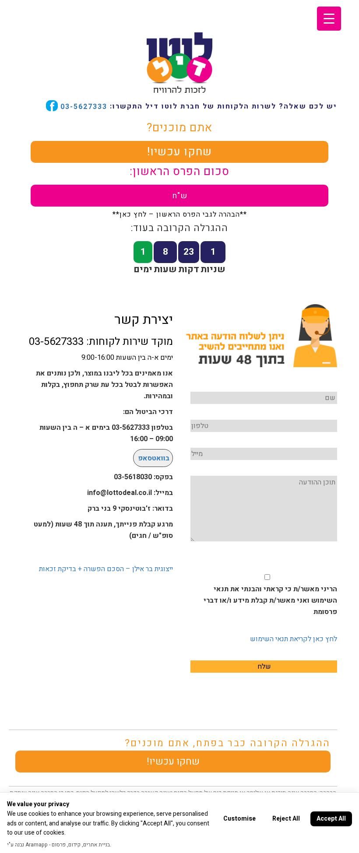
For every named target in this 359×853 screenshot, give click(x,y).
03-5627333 (82, 106)
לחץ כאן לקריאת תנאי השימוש (293, 639)
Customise (239, 818)
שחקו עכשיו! (179, 152)
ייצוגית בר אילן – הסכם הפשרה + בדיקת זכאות (106, 569)
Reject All (286, 818)
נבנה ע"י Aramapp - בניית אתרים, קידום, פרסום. (59, 845)
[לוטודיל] (179, 62)
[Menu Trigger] (329, 19)
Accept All (331, 818)
